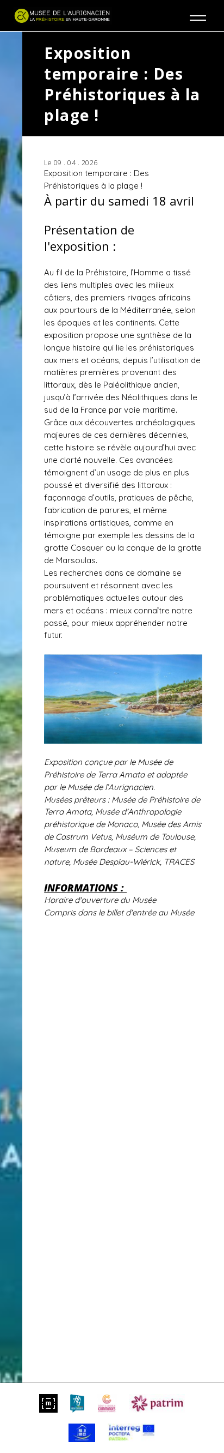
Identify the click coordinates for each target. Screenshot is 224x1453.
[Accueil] (63, 16)
